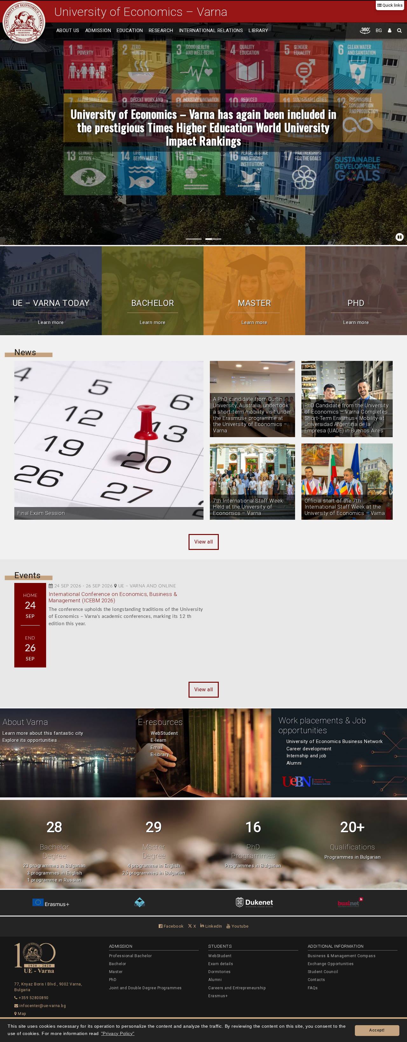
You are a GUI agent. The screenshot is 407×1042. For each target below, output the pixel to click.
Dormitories (219, 972)
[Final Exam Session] (109, 440)
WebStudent (164, 733)
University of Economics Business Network (334, 741)
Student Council (323, 972)
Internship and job (306, 756)
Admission (98, 30)
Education (130, 30)
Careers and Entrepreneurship (237, 988)
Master (116, 972)
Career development (309, 749)
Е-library (160, 754)
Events (27, 575)
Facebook (173, 926)
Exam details (220, 964)
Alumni (294, 763)
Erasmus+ (218, 996)
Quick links (392, 5)
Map (21, 1014)
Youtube (240, 926)
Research (161, 30)
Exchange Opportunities (331, 964)
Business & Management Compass (342, 956)
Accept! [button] (377, 1030)
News (25, 352)
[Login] (390, 31)
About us (67, 30)
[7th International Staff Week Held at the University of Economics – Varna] (252, 481)
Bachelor (117, 964)
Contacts (316, 980)
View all (203, 542)
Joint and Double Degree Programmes (145, 988)
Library (258, 30)
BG (379, 30)
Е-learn (159, 740)
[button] (6, 134)
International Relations (211, 30)
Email (157, 747)
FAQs (313, 988)
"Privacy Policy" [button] (118, 1033)
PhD (113, 980)
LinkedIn (213, 926)
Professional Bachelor (130, 956)
